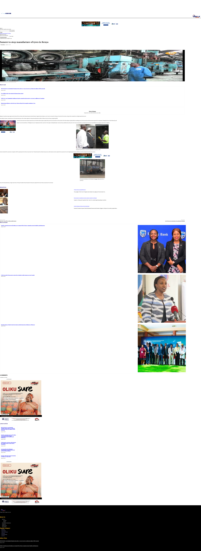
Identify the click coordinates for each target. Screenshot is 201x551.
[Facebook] (6, 13)
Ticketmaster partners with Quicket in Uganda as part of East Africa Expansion (8, 443)
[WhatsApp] (179, 47)
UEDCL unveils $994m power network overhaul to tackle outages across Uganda (17, 275)
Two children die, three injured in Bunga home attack (12, 93)
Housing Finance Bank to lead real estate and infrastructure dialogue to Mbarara (18, 324)
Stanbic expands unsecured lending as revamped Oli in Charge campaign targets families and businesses (23, 225)
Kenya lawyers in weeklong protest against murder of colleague (85, 197)
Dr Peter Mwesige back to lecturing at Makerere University (8, 456)
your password (12, 31)
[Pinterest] (175, 47)
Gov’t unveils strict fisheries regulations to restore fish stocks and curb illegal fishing (8, 450)
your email (11, 36)
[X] (10, 13)
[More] (183, 47)
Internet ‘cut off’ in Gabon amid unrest (8, 221)
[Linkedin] (9, 13)
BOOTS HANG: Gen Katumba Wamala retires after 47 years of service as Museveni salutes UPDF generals (23, 88)
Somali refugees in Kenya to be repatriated (81, 206)
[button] (50, 19)
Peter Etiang (3, 44)
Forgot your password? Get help (5, 33)
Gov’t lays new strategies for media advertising (175, 221)
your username (12, 30)
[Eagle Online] (196, 16)
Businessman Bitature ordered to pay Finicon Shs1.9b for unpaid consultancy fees (18, 103)
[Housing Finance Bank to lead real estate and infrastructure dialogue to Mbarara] (162, 348)
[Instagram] (7, 13)
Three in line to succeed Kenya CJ (80, 189)
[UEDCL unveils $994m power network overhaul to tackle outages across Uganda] (162, 299)
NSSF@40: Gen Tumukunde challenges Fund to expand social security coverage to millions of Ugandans (22, 98)
